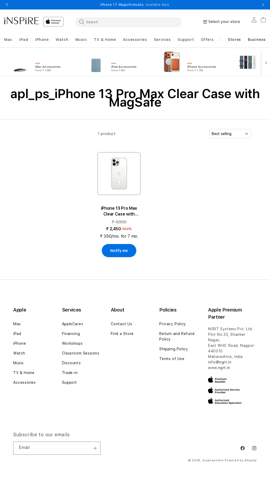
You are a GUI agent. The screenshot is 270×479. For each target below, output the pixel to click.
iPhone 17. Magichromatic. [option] (135, 5)
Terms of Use (171, 359)
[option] (43, 62)
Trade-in (70, 373)
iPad (17, 334)
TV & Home (23, 373)
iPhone (19, 343)
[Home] (21, 20)
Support (69, 382)
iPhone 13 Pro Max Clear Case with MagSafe (119, 211)
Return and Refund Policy (176, 336)
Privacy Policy (172, 324)
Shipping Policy (173, 349)
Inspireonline (213, 460)
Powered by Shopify (241, 460)
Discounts (71, 363)
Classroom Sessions (80, 353)
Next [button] (263, 4)
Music (18, 363)
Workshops (72, 343)
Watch (19, 353)
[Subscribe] (94, 448)
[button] (8, 39)
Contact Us (121, 324)
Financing (71, 334)
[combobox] (128, 22)
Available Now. (158, 5)
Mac (17, 324)
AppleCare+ (73, 324)
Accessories (24, 382)
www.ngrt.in (219, 368)
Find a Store (122, 334)
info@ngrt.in (219, 362)
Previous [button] (6, 4)
